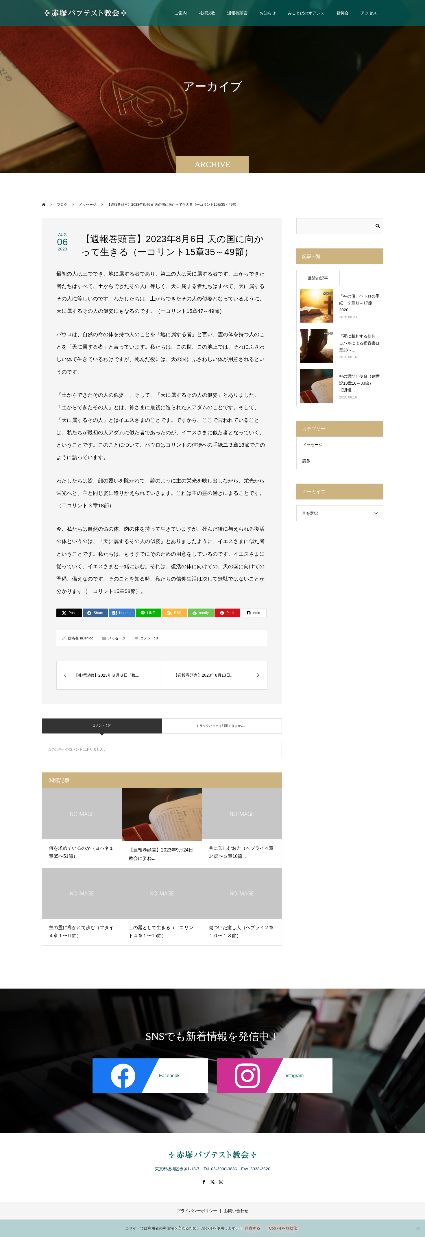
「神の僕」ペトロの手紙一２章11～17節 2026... (359, 303)
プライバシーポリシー (197, 1210)
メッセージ (116, 638)
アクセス (369, 13)
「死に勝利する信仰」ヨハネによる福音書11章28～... (359, 343)
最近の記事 (318, 278)
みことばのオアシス (306, 13)
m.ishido (86, 638)
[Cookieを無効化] (418, 1228)
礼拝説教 (207, 13)
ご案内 (181, 13)
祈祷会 (343, 13)
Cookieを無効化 (283, 1228)
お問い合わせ (236, 1210)
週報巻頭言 (237, 13)
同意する (252, 1228)
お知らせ (268, 13)
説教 (306, 461)
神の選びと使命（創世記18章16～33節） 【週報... (359, 383)
